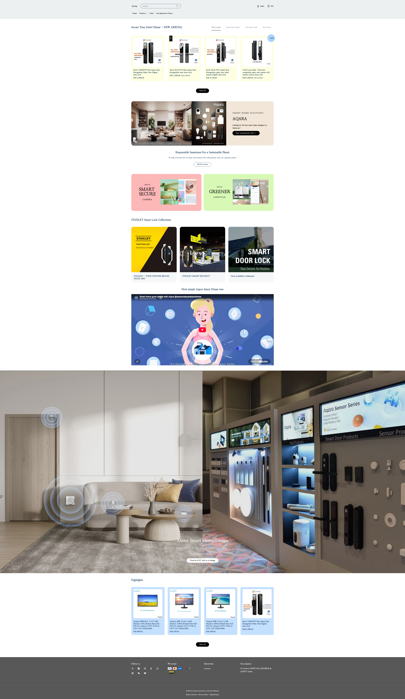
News (151, 13)
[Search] (177, 6)
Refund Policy (214, 694)
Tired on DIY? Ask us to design (202, 560)
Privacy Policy (203, 694)
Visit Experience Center (164, 13)
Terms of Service (191, 694)
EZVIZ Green (202, 164)
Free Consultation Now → (246, 133)
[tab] (216, 27)
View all (202, 90)
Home (135, 13)
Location (207, 668)
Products (142, 13)
